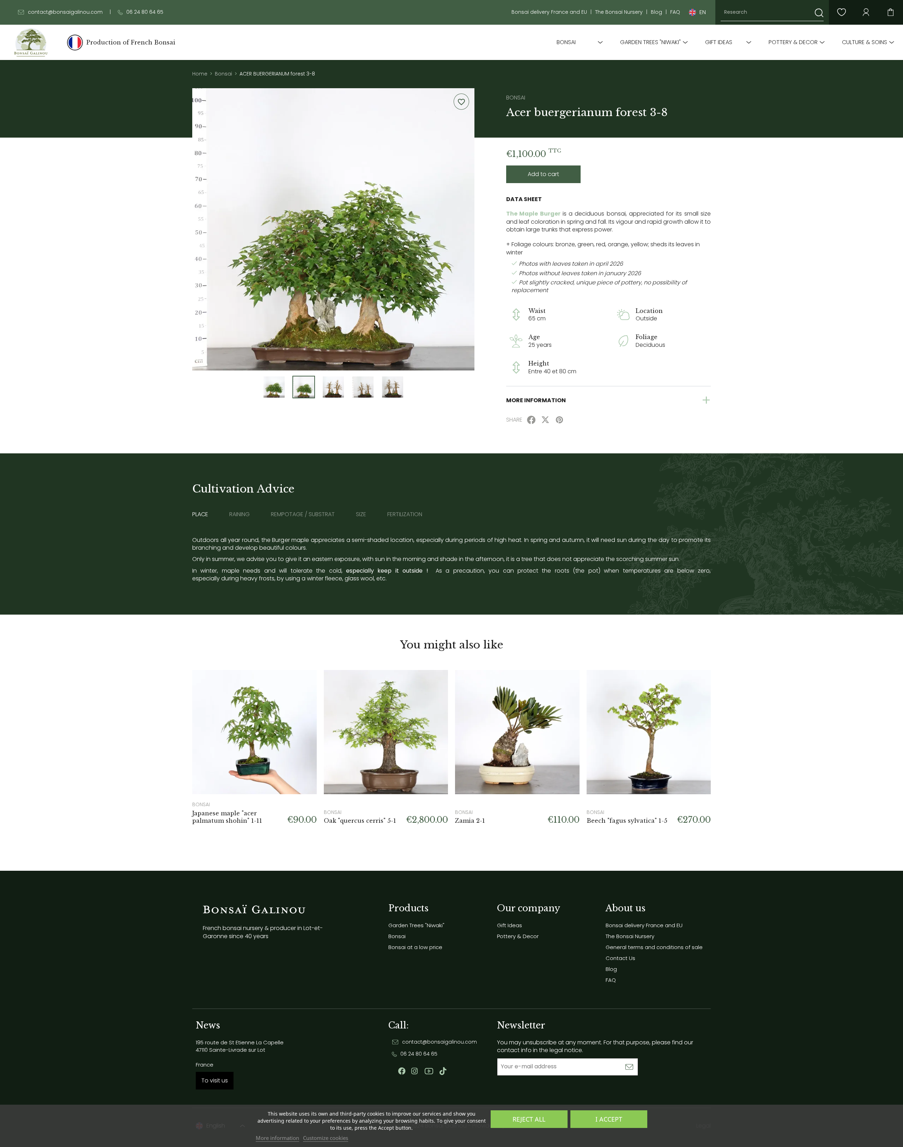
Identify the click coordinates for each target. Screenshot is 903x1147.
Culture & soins (864, 42)
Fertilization (404, 514)
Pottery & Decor (793, 42)
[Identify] (866, 12)
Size (361, 514)
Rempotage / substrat (303, 514)
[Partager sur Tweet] (545, 420)
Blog (656, 12)
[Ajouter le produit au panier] (302, 684)
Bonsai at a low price (415, 947)
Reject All (529, 1119)
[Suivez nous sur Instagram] (414, 1071)
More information (277, 1137)
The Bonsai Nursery (619, 12)
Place (200, 514)
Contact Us (620, 958)
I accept (608, 1119)
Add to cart (543, 174)
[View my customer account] (841, 12)
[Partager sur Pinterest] (559, 420)
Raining (239, 514)
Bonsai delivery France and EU (549, 12)
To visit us (214, 1080)
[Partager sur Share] (531, 420)
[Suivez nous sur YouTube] (429, 1071)
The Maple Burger (533, 214)
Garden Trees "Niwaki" (650, 42)
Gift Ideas (718, 42)
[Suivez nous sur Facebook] (401, 1071)
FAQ (675, 12)
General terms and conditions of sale (654, 947)
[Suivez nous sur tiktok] (443, 1071)
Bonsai (566, 42)
